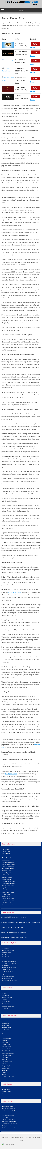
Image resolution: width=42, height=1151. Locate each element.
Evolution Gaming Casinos (9, 961)
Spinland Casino (6, 1046)
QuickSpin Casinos (7, 957)
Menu (21, 10)
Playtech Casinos (6, 952)
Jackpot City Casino (7, 1066)
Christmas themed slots (8, 1006)
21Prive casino (6, 1042)
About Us (16, 1137)
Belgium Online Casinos (8, 900)
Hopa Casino (5, 1059)
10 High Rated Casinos (8, 1076)
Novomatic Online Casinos (9, 967)
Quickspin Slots (6, 999)
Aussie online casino (14, 592)
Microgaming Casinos (8, 950)
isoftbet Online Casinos (8, 972)
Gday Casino (5, 1040)
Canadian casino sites (7, 855)
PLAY (35, 44)
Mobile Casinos (6, 1089)
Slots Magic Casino (7, 1049)
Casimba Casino (6, 1036)
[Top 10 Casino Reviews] (21, 5)
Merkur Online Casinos (8, 978)
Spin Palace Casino (7, 1064)
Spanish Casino (6, 896)
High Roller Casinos (7, 888)
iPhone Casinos (6, 1093)
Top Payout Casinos (11, 774)
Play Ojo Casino (6, 1055)
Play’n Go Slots (6, 1002)
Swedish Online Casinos (8, 864)
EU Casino (5, 1057)
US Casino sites (6, 849)
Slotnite (4, 1074)
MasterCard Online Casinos (9, 1111)
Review (32, 47)
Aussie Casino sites (7, 858)
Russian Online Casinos (8, 905)
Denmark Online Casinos (8, 881)
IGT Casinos (5, 965)
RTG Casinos (5, 948)
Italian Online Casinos (8, 892)
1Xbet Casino (5, 1029)
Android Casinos (6, 1091)
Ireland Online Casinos (8, 903)
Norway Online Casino (8, 868)
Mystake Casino (6, 1027)
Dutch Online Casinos (8, 866)
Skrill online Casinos (7, 1106)
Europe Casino (6, 1008)
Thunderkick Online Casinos (9, 980)
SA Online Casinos (7, 877)
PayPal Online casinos (8, 1115)
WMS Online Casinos (7, 969)
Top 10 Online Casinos (8, 885)
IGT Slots (4, 993)
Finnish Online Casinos (8, 862)
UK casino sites (6, 851)
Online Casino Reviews (8, 860)
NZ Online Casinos (7, 875)
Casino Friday (5, 1021)
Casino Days (5, 1023)
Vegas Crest (5, 1070)
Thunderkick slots (7, 1004)
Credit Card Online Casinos (9, 1128)
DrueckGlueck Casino (8, 1053)
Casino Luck (5, 1034)
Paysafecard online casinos (9, 1121)
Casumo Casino (6, 1044)
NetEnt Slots (5, 995)
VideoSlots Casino (7, 1061)
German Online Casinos (8, 883)
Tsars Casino (5, 1025)
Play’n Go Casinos (7, 959)
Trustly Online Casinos (8, 1126)
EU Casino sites (6, 853)
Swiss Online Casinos (7, 879)
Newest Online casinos (8, 890)
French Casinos (6, 894)
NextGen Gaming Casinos (9, 963)
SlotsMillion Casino (7, 1051)
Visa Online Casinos (7, 1113)
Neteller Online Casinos (8, 1108)
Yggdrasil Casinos (7, 974)
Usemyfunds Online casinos (9, 1123)
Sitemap (31, 1137)
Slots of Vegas (5, 1068)
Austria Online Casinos (8, 898)
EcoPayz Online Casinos (8, 1119)
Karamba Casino (6, 1038)
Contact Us (23, 1137)
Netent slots (5, 1117)
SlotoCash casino (6, 1031)
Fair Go (4, 1072)
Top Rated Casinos (7, 870)
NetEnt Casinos (6, 954)
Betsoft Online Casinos (8, 976)
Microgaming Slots (7, 997)
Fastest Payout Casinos (8, 873)
